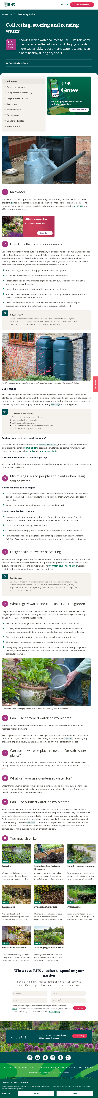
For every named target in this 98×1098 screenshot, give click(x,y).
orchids (30, 451)
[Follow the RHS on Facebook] (60, 1057)
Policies (53, 1067)
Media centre (47, 1072)
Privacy (24, 1067)
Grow (69, 90)
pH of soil (78, 206)
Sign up (79, 1008)
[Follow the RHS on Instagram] (30, 1057)
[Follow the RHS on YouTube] (37, 1057)
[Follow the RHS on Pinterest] (68, 1057)
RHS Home (7, 14)
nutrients (67, 738)
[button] (95, 384)
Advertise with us (35, 1072)
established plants (48, 445)
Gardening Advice (26, 14)
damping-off (30, 447)
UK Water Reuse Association (62, 565)
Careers (80, 1067)
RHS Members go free (36, 219)
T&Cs (14, 1009)
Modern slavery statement (67, 1067)
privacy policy (54, 1011)
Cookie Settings (5, 1093)
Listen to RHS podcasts (61, 1072)
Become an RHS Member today (49, 1036)
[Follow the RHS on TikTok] (45, 1057)
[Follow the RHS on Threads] (52, 1057)
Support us (7, 1067)
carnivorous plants (47, 451)
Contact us (16, 1067)
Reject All (36, 1093)
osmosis (31, 822)
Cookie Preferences (42, 1067)
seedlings (55, 404)
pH (12, 203)
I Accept (74, 1093)
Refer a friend (89, 1067)
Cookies (31, 1067)
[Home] (9, 5)
